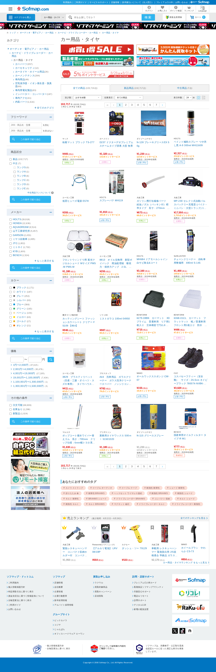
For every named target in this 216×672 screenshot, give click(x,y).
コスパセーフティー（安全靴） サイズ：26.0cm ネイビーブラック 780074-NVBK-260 (190, 380)
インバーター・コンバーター (33, 94)
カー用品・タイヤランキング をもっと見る (185, 562)
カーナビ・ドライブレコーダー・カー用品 (78, 33)
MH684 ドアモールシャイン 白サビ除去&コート (152, 261)
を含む (46, 125)
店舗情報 (115, 2)
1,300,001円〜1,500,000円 (31, 386)
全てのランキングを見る (193, 518)
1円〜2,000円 (26, 365)
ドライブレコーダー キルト (152, 504)
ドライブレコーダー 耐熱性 (187, 504)
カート (200, 17)
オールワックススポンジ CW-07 (153, 378)
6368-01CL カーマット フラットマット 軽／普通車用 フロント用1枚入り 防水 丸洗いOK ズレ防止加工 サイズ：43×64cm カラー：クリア (191, 322)
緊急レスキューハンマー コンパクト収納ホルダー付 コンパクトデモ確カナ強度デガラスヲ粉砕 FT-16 (75, 552)
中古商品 (184, 88)
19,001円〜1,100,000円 (31, 377)
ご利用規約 (13, 582)
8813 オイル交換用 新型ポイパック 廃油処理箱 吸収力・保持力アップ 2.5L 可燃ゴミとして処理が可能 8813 (116, 263)
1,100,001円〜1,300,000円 (31, 381)
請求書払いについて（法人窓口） (138, 2)
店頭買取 (99, 596)
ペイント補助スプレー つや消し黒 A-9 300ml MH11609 (190, 143)
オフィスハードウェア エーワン (69, 634)
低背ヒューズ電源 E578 (75, 201)
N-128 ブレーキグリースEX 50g (153, 144)
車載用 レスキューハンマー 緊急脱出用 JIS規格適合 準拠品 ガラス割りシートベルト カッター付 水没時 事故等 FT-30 (165, 552)
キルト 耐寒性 (72, 499)
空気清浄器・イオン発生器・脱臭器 (33, 85)
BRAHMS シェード (97, 499)
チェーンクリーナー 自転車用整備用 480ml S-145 (190, 261)
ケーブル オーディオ (102, 488)
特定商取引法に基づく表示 (21, 591)
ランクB (23, 175)
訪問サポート (140, 600)
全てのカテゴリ (45, 107)
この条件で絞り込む (30, 139)
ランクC (23, 180)
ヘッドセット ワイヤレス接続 (128, 493)
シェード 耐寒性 (177, 488)
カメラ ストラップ (74, 488)
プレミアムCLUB (164, 2)
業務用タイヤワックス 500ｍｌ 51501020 (115, 437)
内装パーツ (25, 101)
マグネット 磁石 (121, 504)
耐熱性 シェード (185, 493)
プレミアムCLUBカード (145, 582)
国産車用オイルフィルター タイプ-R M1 (190, 437)
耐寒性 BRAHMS (96, 493)
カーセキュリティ (27, 68)
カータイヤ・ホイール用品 (32, 71)
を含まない (48, 131)
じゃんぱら (59, 629)
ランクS (23, 167)
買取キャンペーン (103, 591)
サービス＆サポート (98, 2)
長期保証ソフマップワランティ (148, 587)
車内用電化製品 (25, 90)
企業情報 (58, 591)
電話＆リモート (141, 596)
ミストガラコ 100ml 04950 (115, 318)
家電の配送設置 (141, 609)
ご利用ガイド (80, 2)
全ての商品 (85, 88)
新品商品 (135, 88)
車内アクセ (23, 98)
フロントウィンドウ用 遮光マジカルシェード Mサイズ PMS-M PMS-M (79, 263)
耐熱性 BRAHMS (160, 493)
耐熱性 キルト (72, 504)
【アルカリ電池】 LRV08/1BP (104, 550)
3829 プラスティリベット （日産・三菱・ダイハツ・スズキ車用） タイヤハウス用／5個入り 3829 (78, 381)
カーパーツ (24, 64)
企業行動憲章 (60, 596)
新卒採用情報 (60, 600)
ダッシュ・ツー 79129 (134, 548)
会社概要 (58, 587)
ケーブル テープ (129, 488)
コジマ (57, 625)
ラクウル (99, 582)
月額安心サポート (142, 591)
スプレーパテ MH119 (111, 200)
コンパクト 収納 (162, 499)
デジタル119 (140, 605)
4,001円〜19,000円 (29, 373)
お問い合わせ (181, 2)
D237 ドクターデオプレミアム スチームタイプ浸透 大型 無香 (116, 144)
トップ (12, 33)
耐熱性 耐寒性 (153, 488)
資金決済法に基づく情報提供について (26, 596)
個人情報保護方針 (16, 587)
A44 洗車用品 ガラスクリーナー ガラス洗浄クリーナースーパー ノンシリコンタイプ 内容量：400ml (115, 381)
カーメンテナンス (27, 75)
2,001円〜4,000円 (29, 369)
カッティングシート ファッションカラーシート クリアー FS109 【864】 (78, 322)
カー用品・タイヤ (110, 33)
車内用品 (22, 79)
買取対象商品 (101, 587)
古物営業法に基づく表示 (19, 600)
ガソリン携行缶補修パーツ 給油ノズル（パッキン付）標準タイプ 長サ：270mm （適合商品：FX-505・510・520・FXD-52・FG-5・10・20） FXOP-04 (153, 205)
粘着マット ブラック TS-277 (78, 142)
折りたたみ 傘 (72, 493)
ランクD (23, 184)
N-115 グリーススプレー (150, 435)
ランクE (23, 188)
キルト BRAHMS (96, 504)
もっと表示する (45, 260)
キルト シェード (187, 499)
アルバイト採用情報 (63, 605)
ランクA (23, 171)
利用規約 (67, 2)
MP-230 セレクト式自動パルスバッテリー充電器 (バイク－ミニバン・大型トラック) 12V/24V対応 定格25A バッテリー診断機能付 (190, 205)
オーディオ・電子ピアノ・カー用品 (37, 33)
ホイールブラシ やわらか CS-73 (193, 549)
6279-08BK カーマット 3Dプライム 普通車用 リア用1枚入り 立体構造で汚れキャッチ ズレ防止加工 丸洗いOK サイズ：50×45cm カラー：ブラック (153, 322)
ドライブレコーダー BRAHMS (130, 499)
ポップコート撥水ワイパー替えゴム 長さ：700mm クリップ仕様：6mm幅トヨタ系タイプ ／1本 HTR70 (78, 439)
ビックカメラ (60, 620)
